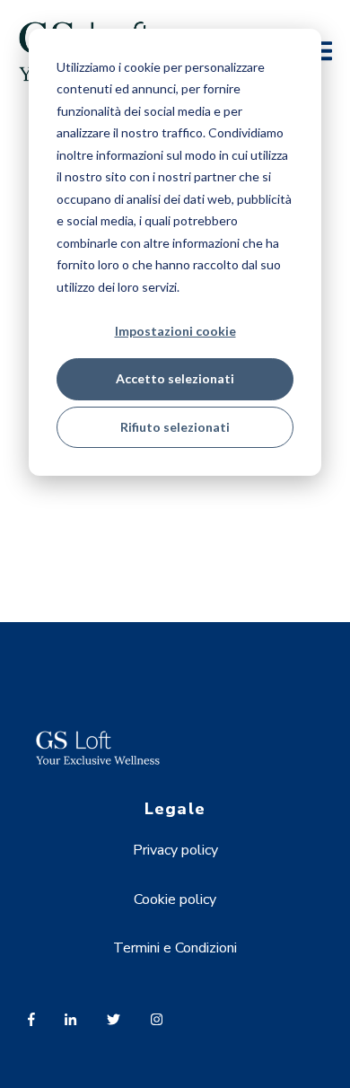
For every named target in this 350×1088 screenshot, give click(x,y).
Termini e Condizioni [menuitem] (175, 948)
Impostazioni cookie (175, 330)
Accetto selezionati (175, 378)
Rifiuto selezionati (175, 426)
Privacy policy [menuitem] (175, 850)
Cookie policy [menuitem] (175, 899)
